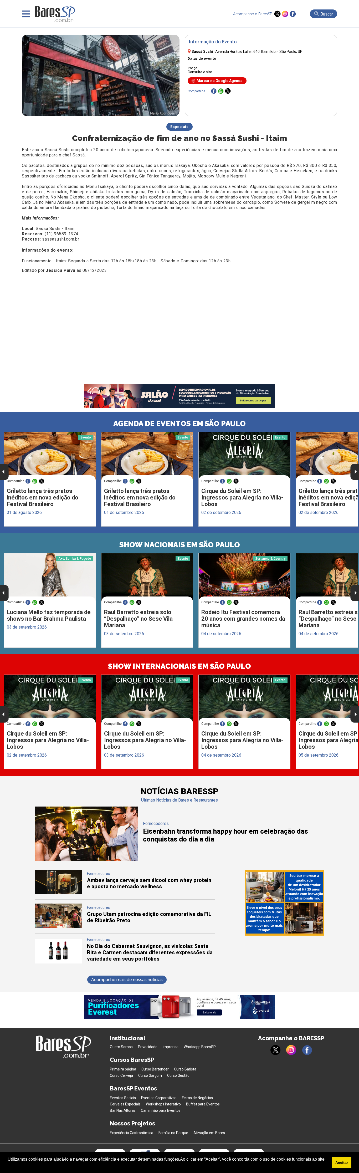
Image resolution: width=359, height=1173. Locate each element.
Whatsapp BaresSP (200, 1047)
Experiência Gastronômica (131, 1133)
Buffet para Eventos (203, 1104)
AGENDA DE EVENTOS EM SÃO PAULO (179, 423)
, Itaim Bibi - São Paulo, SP (258, 51)
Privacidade (147, 1047)
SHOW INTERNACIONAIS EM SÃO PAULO (179, 666)
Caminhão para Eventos (161, 1110)
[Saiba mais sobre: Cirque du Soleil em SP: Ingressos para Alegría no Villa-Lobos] (244, 456)
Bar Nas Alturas (123, 1110)
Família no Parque (173, 1133)
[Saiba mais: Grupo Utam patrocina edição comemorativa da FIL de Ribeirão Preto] (58, 926)
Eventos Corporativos (159, 1098)
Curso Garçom (150, 1075)
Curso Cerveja (121, 1075)
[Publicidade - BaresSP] (284, 903)
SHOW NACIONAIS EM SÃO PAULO (179, 544)
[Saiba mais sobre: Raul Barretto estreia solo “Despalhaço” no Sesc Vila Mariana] (147, 577)
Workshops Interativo (163, 1104)
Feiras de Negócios (197, 1098)
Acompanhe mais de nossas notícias (127, 979)
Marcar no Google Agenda (220, 81)
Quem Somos (121, 1047)
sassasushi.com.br (60, 239)
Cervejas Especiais (125, 1104)
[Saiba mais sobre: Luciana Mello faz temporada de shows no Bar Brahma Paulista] (50, 577)
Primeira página (123, 1069)
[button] (8, 1166)
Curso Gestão (178, 1075)
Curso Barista (185, 1069)
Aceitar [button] (341, 1162)
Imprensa (170, 1047)
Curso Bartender (155, 1069)
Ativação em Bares (209, 1133)
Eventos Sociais (123, 1098)
